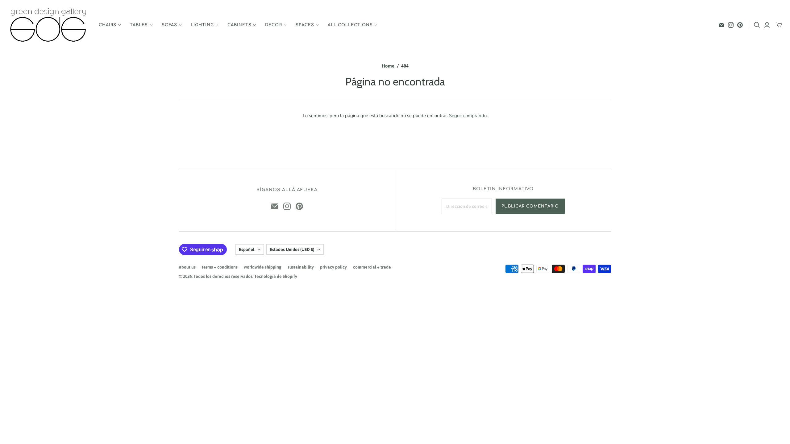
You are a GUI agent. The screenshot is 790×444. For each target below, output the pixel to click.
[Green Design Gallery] (48, 25)
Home (388, 65)
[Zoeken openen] (757, 25)
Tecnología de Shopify (275, 276)
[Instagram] (731, 25)
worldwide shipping (262, 267)
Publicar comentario (530, 206)
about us (187, 267)
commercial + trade (372, 267)
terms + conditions (220, 267)
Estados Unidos (292, 249)
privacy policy (333, 267)
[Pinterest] (740, 25)
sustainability (301, 267)
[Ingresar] (767, 25)
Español (246, 249)
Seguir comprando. (468, 116)
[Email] (721, 25)
